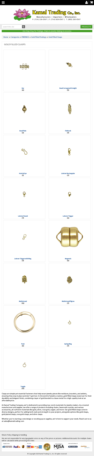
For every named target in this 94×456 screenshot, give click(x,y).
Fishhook (68, 131)
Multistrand (23, 301)
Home (5, 37)
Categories (15, 37)
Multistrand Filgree (68, 301)
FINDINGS (25, 37)
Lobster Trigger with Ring (22, 259)
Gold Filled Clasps (55, 37)
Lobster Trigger (68, 216)
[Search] (23, 26)
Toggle (23, 386)
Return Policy (6, 435)
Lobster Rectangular (68, 173)
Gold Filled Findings (38, 37)
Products (86, 27)
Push (23, 344)
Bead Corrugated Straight (68, 88)
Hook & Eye (23, 173)
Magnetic (68, 259)
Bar (23, 88)
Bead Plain (22, 131)
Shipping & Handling (19, 435)
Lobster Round (23, 216)
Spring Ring (68, 344)
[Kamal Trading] (47, 14)
